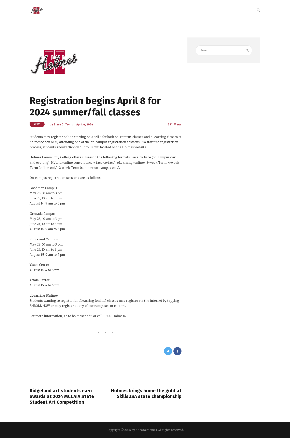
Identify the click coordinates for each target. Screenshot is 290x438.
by (60, 124)
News (37, 124)
